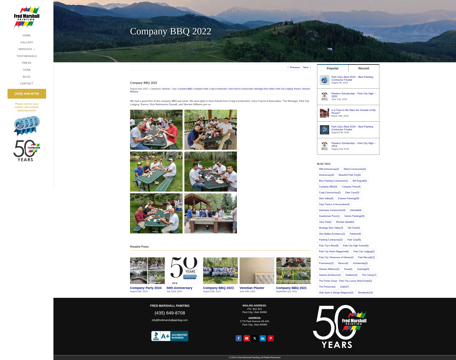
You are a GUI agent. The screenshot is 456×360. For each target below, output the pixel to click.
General (166, 89)
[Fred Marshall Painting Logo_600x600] (26, 4)
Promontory (326, 263)
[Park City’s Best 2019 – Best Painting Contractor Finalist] (324, 77)
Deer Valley (326, 198)
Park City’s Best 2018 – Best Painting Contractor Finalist (352, 128)
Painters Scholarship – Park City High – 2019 (353, 144)
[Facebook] (239, 338)
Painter (355, 234)
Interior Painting (354, 216)
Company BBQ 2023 (218, 288)
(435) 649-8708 (170, 313)
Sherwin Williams (329, 269)
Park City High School (356, 245)
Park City (354, 240)
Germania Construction (332, 210)
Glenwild (355, 210)
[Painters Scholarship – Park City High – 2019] (324, 143)
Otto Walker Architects (332, 234)
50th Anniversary (179, 288)
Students (351, 275)
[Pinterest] (271, 338)
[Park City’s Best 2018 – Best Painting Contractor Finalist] (324, 126)
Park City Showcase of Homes (336, 257)
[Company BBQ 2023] (220, 258)
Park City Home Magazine (334, 251)
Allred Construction (355, 169)
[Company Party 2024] (147, 258)
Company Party (200, 89)
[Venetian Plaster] (257, 258)
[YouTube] (247, 338)
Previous (295, 67)
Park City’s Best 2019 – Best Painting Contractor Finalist (352, 78)
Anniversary (326, 175)
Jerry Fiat (325, 222)
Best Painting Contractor (333, 181)
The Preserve (327, 287)
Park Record (366, 257)
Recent (363, 68)
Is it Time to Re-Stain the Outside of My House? (353, 111)
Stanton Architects (330, 275)
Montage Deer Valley (265, 89)
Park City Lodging (284, 89)
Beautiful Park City (350, 175)
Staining (363, 269)
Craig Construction (218, 89)
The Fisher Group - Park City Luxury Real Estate (345, 281)
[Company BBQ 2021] (293, 258)
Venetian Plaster (252, 288)
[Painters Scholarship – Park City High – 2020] (324, 93)
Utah (344, 287)
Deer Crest (352, 192)
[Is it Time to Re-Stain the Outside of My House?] (324, 110)
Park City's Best (328, 245)
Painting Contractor (331, 240)
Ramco (297, 89)
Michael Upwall (345, 222)
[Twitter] (255, 338)
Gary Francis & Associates (240, 89)
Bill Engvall (360, 181)
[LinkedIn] (263, 338)
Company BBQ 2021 (291, 288)
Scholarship (360, 263)
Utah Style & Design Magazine (336, 292)
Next (305, 67)
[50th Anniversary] (184, 258)
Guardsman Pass (329, 216)
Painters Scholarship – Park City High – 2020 (353, 95)
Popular (333, 68)
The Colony (369, 275)
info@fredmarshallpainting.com (170, 320)
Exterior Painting (348, 198)
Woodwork (365, 292)
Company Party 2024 (146, 288)
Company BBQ (185, 89)
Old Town (354, 228)
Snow (348, 269)
